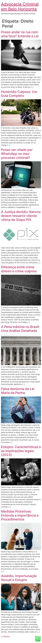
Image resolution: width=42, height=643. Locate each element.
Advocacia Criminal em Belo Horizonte (20, 6)
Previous (5, 636)
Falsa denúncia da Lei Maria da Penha (17, 391)
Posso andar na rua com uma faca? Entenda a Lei (20, 34)
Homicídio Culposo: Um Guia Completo (19, 94)
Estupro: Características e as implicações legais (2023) (21, 451)
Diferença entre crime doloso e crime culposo (19, 269)
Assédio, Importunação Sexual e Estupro (19, 578)
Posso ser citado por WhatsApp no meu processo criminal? (17, 154)
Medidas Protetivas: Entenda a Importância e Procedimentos (20, 515)
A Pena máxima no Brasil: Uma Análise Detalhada (20, 329)
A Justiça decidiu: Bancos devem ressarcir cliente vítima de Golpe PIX (21, 216)
